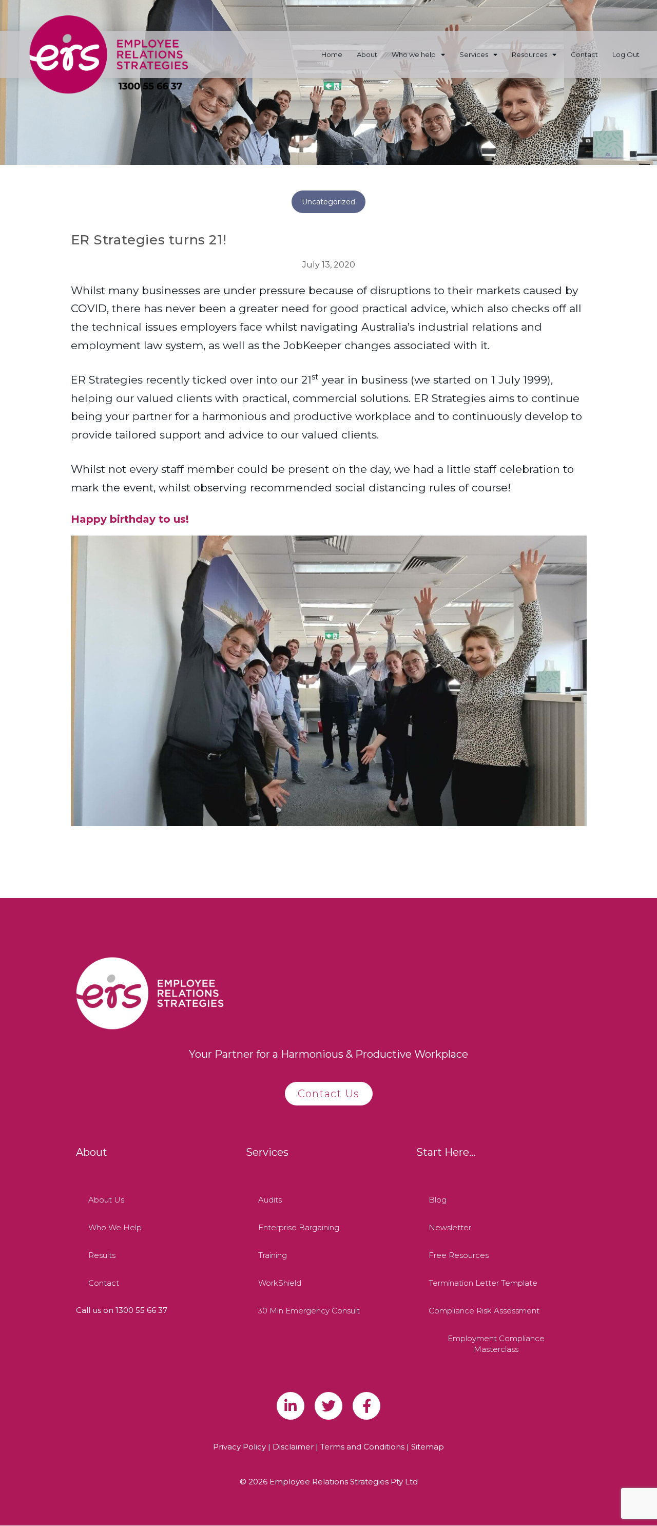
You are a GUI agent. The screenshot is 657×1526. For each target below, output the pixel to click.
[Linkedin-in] (290, 1406)
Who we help (414, 54)
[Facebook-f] (366, 1406)
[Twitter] (328, 1406)
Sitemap (427, 1447)
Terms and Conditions (362, 1447)
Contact (584, 54)
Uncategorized (328, 201)
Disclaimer (293, 1447)
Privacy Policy (239, 1447)
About (367, 54)
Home (331, 54)
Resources (529, 54)
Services (473, 54)
